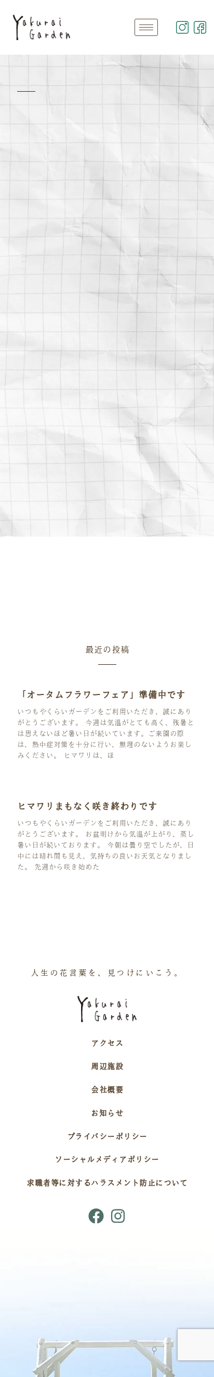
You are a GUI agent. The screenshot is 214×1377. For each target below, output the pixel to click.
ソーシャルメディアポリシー (107, 1159)
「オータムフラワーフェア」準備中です (101, 694)
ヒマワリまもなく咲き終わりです (87, 806)
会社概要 (107, 1089)
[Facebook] (96, 1216)
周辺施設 (107, 1066)
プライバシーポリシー (107, 1136)
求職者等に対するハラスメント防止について (107, 1182)
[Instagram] (118, 1216)
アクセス (107, 1043)
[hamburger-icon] (146, 27)
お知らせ (107, 1113)
